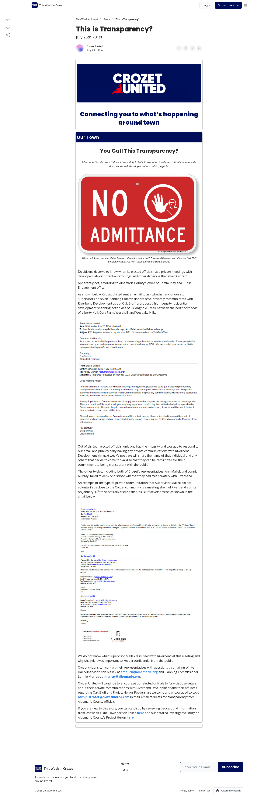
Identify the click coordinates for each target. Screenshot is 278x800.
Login (206, 5)
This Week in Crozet (87, 19)
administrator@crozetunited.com (103, 697)
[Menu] (245, 5)
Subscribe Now (228, 5)
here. (130, 717)
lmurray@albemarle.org (121, 676)
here (140, 713)
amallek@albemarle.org (139, 672)
